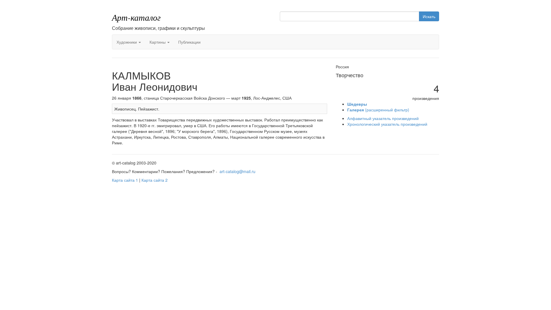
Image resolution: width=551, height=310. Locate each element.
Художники (127, 42)
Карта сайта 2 (154, 180)
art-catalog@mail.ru (237, 171)
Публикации (189, 42)
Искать (429, 16)
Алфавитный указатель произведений (383, 118)
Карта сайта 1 (125, 180)
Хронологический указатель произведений (387, 124)
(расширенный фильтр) (378, 110)
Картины (158, 42)
